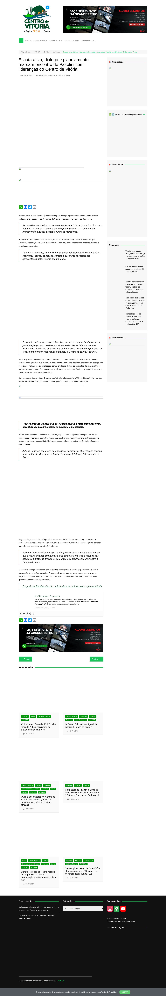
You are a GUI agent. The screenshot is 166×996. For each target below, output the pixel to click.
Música (24, 792)
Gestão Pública (41, 75)
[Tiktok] (34, 614)
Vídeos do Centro (72, 41)
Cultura (38, 785)
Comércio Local (55, 41)
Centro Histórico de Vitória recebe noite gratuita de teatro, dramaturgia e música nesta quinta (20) (134, 319)
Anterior (27, 659)
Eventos (92, 716)
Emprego (69, 860)
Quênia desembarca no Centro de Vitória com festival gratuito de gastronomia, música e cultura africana (134, 287)
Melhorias (51, 75)
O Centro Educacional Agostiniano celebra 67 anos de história (134, 269)
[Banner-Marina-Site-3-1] (105, 19)
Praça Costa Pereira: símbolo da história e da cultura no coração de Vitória (62, 586)
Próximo (95, 659)
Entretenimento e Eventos (30, 789)
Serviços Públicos (44, 716)
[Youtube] (24, 614)
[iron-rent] (127, 85)
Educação (83, 716)
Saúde (33, 716)
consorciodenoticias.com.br (45, 608)
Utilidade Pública (88, 41)
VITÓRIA (67, 75)
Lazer (53, 789)
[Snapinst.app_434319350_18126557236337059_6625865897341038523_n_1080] (127, 361)
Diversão (47, 785)
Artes (24, 860)
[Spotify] (30, 614)
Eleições (69, 785)
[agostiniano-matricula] (61, 191)
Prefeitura (59, 75)
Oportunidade (88, 860)
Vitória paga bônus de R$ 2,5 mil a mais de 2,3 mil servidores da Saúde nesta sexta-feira (38, 727)
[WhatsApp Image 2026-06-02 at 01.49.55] (127, 201)
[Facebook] (27, 614)
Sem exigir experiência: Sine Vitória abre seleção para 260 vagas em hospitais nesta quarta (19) (83, 871)
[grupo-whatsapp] (51, 173)
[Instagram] (21, 614)
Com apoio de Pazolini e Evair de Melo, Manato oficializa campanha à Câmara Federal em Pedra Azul (82, 792)
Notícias (28, 41)
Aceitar (125, 992)
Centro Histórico (40, 41)
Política (86, 785)
